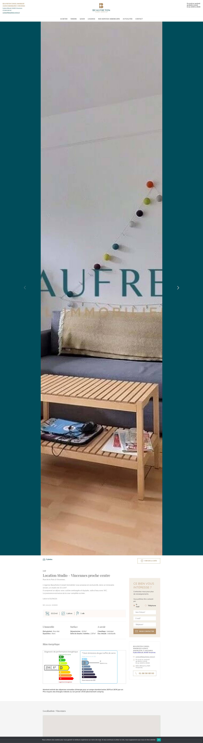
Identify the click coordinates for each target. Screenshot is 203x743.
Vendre (74, 19)
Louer (82, 19)
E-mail (137, 605)
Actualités (127, 19)
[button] (178, 288)
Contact (139, 19)
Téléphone (152, 605)
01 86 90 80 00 (7, 10)
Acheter (63, 19)
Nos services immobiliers (109, 19)
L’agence (91, 19)
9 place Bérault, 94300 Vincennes (12, 8)
